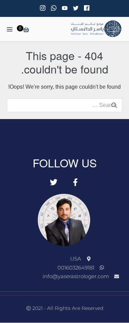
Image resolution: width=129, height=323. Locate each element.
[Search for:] (64, 105)
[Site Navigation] (9, 29)
